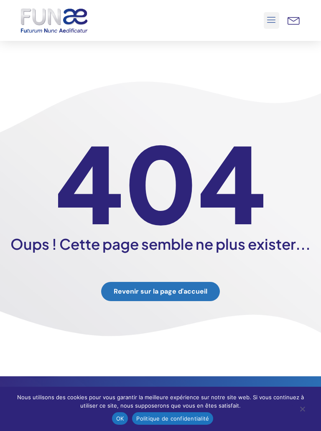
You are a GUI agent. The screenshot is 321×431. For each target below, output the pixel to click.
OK (120, 418)
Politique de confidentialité (172, 418)
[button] (272, 20)
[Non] (302, 411)
